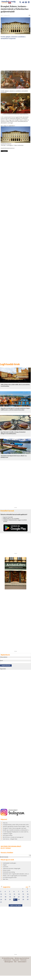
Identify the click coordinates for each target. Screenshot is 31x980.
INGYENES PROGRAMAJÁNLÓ (11, 846)
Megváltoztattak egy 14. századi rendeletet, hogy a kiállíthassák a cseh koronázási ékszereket (15, 409)
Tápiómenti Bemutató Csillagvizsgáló (11, 868)
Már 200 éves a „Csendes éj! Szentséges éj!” (13, 837)
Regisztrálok (3, 668)
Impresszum (7, 960)
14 (19, 894)
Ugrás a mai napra (15, 905)
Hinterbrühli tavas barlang (9, 872)
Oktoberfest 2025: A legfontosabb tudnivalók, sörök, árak (16, 874)
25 (5, 899)
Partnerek (23, 960)
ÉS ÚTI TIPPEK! (6, 848)
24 (1, 899)
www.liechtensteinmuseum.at (7, 148)
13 (14, 894)
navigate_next (30, 855)
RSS (15, 962)
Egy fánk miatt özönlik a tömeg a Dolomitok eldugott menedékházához (13, 432)
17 (1, 897)
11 (5, 894)
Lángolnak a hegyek (7, 833)
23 (27, 897)
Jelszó (1, 660)
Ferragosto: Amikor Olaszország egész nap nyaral (14, 828)
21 (19, 897)
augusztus (6, 887)
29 (23, 899)
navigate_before (1, 886)
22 (23, 897)
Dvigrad (4, 865)
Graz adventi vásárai (7, 835)
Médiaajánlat (9, 962)
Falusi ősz (5, 822)
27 (14, 899)
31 (1, 902)
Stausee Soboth (6, 870)
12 (10, 894)
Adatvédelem (22, 962)
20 (14, 897)
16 (27, 894)
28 (19, 899)
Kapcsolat (16, 960)
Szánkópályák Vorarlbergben (9, 863)
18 (5, 897)
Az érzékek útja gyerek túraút (10, 877)
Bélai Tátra (5, 879)
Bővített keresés (4, 857)
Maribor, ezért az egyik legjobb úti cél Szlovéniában (15, 875)
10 (1, 894)
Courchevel (5, 866)
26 (10, 899)
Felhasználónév (3, 657)
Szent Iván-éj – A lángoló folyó (10, 839)
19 (10, 897)
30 (27, 899)
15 (23, 894)
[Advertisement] (15, 55)
